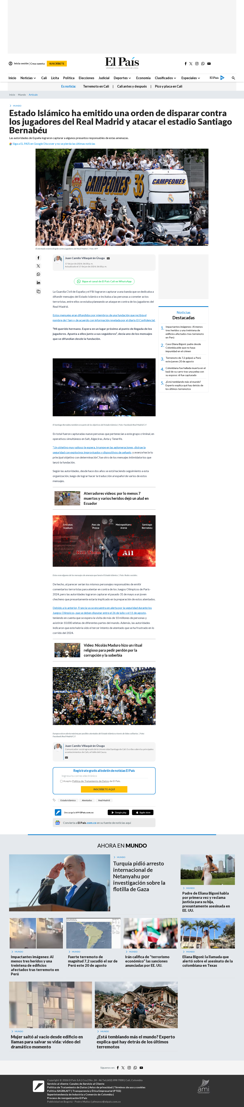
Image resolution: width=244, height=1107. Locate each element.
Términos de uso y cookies (129, 1087)
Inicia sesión (18, 63)
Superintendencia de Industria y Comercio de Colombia (80, 1094)
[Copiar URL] (38, 291)
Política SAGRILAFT (59, 1090)
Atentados (87, 800)
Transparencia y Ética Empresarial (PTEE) (97, 1090)
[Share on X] (38, 266)
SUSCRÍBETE (56, 63)
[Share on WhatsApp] (38, 274)
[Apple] (142, 812)
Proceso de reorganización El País (67, 1097)
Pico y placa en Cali (168, 86)
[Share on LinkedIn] (38, 282)
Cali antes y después (132, 86)
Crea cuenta (37, 63)
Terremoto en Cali (96, 86)
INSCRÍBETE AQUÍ (104, 789)
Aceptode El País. (92, 781)
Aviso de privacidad (100, 1087)
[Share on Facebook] (38, 257)
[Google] (118, 812)
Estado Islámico (68, 800)
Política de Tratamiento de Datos (90, 781)
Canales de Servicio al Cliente (86, 1083)
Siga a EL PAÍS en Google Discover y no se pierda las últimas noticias (54, 143)
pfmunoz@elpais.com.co (106, 1101)
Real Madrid (104, 800)
